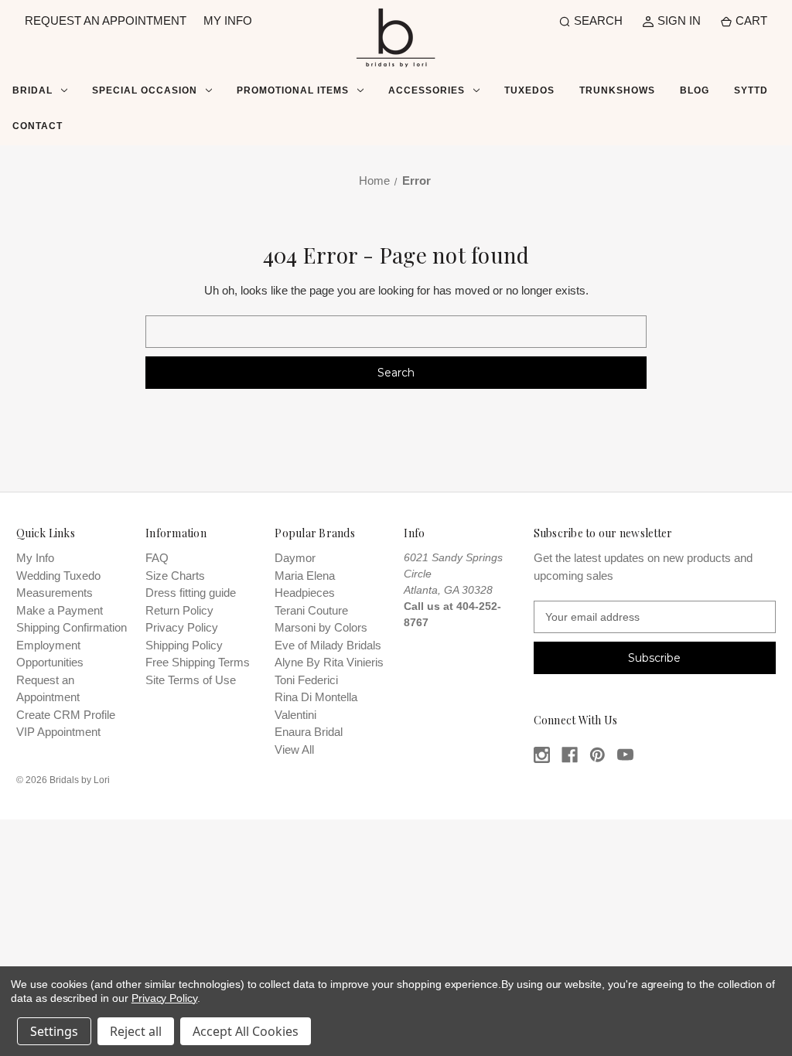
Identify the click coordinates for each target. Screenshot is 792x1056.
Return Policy (179, 610)
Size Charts (175, 575)
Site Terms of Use (190, 679)
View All (294, 749)
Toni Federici (306, 679)
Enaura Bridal (309, 731)
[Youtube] (625, 755)
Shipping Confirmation (71, 627)
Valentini (295, 714)
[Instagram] (542, 755)
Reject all (136, 1031)
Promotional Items (293, 90)
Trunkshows (617, 90)
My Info (35, 557)
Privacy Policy (181, 627)
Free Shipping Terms (197, 662)
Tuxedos (529, 90)
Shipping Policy (184, 645)
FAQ (157, 557)
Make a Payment (59, 610)
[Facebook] (570, 755)
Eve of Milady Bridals (328, 645)
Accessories (426, 90)
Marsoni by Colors (321, 627)
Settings (54, 1031)
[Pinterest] (597, 755)
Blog (694, 90)
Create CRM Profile (65, 714)
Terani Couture (311, 610)
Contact (37, 126)
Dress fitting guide (190, 592)
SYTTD (751, 90)
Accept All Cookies (246, 1031)
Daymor (295, 557)
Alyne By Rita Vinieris (329, 662)
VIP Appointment (58, 731)
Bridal (32, 90)
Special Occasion (144, 90)
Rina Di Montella (316, 696)
